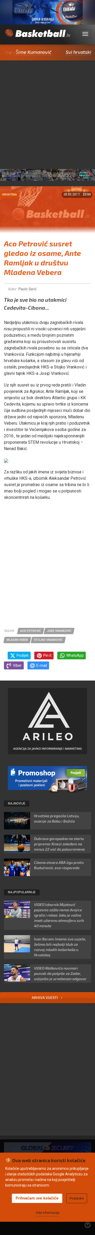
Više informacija (47, 1213)
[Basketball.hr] (37, 37)
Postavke (77, 1198)
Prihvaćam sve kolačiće (37, 1198)
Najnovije (16, 803)
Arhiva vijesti (45, 997)
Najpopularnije (22, 892)
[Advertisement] (47, 110)
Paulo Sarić (27, 289)
